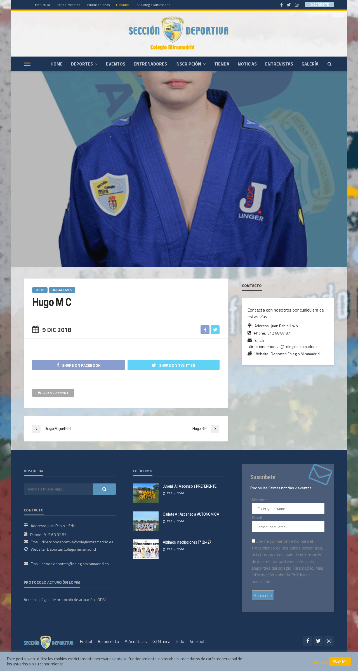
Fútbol (86, 641)
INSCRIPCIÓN (188, 63)
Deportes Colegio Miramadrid (295, 354)
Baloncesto (108, 641)
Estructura (42, 4)
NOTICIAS (247, 63)
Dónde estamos (68, 4)
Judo (180, 641)
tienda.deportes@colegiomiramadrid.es (75, 564)
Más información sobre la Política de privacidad (287, 575)
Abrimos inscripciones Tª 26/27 (187, 542)
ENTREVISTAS (279, 63)
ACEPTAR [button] (340, 661)
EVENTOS (115, 63)
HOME (57, 63)
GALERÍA (310, 63)
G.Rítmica (161, 641)
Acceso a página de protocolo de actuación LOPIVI (65, 599)
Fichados (122, 4)
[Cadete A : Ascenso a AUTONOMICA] (146, 521)
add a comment (56, 392)
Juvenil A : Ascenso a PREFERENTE (189, 486)
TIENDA (221, 63)
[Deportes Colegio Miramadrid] (179, 33)
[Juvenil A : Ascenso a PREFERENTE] (146, 493)
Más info (320, 661)
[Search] (329, 64)
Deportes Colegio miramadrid (71, 549)
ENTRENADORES (150, 63)
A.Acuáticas (136, 641)
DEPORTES (82, 63)
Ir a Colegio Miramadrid (153, 4)
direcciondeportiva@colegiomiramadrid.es (285, 346)
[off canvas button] (27, 64)
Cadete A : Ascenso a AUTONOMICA (191, 514)
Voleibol (197, 641)
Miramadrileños (98, 4)
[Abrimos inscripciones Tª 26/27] (146, 549)
